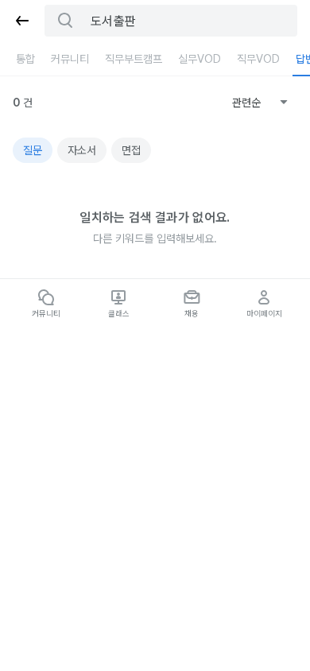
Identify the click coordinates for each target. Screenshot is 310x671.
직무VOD (258, 58)
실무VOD (199, 58)
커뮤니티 (70, 58)
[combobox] (260, 102)
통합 (25, 58)
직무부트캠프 (133, 58)
